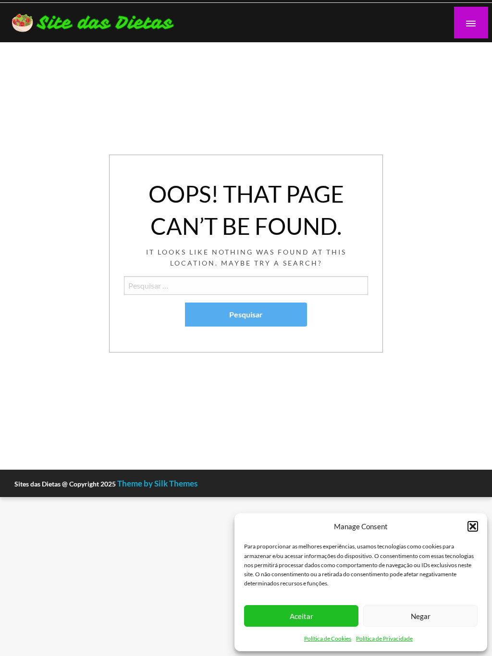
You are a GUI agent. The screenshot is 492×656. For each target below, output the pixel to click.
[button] (473, 526)
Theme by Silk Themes (157, 483)
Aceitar (301, 616)
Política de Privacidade (384, 638)
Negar (420, 616)
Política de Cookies (327, 638)
